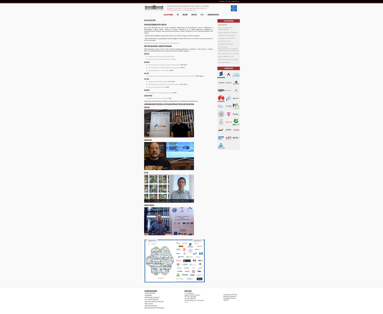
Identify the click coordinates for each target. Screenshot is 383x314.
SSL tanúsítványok (151, 299)
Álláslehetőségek (224, 62)
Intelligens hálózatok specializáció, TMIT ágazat (161, 56)
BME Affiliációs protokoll (154, 308)
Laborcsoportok (213, 15)
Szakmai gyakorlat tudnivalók (228, 32)
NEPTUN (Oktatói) (151, 306)
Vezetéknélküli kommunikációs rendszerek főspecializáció (164, 84)
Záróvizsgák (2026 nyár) (225, 44)
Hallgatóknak (168, 15)
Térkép (187, 302)
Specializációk (222, 25)
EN (229, 1)
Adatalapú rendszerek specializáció (158, 98)
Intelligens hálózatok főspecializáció (158, 81)
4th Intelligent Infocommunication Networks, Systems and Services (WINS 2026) (228, 49)
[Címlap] (154, 7)
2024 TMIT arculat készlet (154, 302)
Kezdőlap (221, 1)
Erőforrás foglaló (152, 297)
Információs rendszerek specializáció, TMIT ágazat (162, 59)
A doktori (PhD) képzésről (226, 38)
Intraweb (148, 295)
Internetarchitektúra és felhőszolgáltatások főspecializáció (164, 68)
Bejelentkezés (235, 1)
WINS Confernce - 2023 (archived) (228, 54)
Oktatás (194, 15)
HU (226, 1)
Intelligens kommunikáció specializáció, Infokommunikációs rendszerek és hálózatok (171, 76)
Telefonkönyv (150, 293)
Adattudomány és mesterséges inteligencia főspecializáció (164, 65)
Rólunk (185, 15)
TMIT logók (149, 304)
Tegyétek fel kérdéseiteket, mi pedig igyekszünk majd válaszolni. (161, 43)
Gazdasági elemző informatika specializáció (160, 93)
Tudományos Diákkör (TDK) (226, 35)
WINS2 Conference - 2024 (225, 56)
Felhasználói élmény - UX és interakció (158, 70)
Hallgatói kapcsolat (224, 41)
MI (178, 15)
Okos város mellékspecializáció (156, 87)
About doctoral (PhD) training (228, 59)
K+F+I (202, 15)
